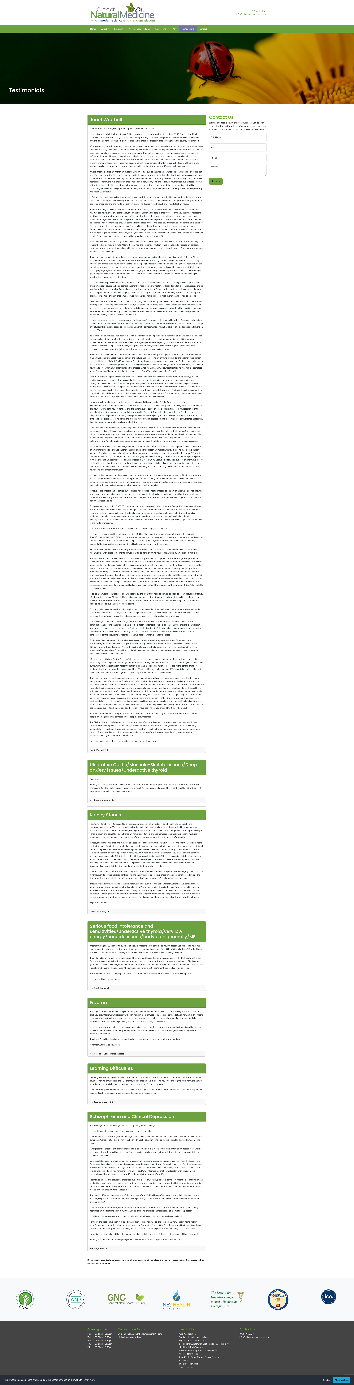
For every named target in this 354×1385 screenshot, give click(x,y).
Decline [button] (326, 1380)
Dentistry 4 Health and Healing (193, 1337)
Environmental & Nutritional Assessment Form (140, 1333)
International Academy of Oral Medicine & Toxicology (203, 1343)
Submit (215, 181)
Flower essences (186, 1367)
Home (93, 28)
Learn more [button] (89, 1380)
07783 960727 (259, 10)
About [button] (104, 28)
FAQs (174, 28)
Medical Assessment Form (130, 1337)
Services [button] (118, 28)
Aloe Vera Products (187, 1333)
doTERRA (183, 1360)
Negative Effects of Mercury (192, 1340)
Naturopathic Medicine (139, 28)
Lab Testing (160, 28)
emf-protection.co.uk (188, 1363)
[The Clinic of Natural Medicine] (131, 12)
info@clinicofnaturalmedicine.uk (251, 14)
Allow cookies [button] (341, 1380)
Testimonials (188, 28)
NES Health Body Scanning (191, 1347)
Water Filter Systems (188, 1353)
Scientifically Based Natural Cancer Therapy (199, 1357)
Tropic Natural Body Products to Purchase (198, 1350)
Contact (203, 28)
